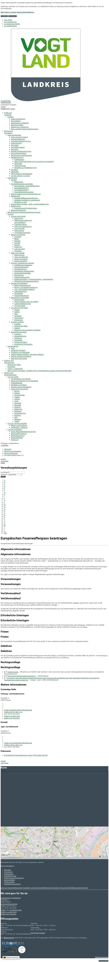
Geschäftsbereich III (21, 190)
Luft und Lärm (19, 249)
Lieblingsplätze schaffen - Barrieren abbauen (27, 354)
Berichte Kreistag (17, 125)
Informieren (18, 320)
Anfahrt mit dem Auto (12, 716)
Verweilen (17, 316)
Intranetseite (103, 961)
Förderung (18, 338)
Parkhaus (14, 170)
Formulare (15, 145)
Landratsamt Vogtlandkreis (11, 898)
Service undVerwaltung (8, 132)
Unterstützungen (20, 291)
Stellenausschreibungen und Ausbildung (23, 221)
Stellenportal (15, 196)
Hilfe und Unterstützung (23, 226)
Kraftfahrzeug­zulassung (23, 265)
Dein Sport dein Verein (19, 358)
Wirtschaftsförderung (19, 434)
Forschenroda (19, 395)
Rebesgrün (18, 409)
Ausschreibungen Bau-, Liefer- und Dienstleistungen (30, 204)
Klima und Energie (21, 259)
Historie (17, 328)
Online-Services (20, 165)
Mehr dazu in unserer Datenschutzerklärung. (17, 12)
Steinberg (17, 419)
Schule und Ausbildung (19, 283)
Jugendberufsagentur (22, 232)
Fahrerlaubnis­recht (21, 267)
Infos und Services (14, 135)
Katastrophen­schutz (21, 277)
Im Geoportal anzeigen (9, 904)
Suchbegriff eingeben (8, 105)
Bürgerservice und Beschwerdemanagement (23, 212)
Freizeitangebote (20, 224)
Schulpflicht (18, 293)
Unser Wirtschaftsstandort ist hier (23, 431)
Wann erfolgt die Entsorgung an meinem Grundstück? (34, 161)
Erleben (17, 312)
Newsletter (15, 172)
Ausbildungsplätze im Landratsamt (27, 200)
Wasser (17, 245)
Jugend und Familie (18, 216)
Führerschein (19, 230)
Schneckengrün (20, 413)
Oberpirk (17, 407)
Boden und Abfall (20, 261)
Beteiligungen (16, 206)
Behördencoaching (18, 436)
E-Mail (3, 910)
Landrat (14, 180)
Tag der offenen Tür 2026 (20, 176)
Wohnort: (4, 474)
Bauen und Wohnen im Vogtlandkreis (24, 381)
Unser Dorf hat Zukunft (19, 389)
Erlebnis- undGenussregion (9, 361)
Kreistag (10, 117)
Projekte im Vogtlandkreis (20, 352)
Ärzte (13, 348)
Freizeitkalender (16, 383)
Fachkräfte (18, 340)
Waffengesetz (13, 672)
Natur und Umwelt (17, 253)
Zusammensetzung (18, 119)
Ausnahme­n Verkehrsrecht (24, 271)
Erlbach (17, 393)
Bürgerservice (9, 938)
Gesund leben (19, 299)
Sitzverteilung (16, 121)
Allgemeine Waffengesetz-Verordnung (22, 676)
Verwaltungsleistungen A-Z (21, 141)
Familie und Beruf (20, 342)
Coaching (17, 334)
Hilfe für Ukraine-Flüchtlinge (21, 356)
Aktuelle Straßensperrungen (21, 151)
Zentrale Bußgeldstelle (22, 273)
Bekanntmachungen (18, 210)
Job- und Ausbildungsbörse (24, 289)
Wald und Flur (19, 255)
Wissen (17, 310)
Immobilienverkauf (18, 147)
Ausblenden (4, 16)
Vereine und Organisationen (21, 387)
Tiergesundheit (19, 306)
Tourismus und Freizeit (19, 308)
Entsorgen (18, 247)
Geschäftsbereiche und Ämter (22, 184)
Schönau (17, 415)
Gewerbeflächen (20, 336)
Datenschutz (8, 874)
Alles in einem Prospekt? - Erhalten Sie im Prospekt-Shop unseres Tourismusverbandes (39, 371)
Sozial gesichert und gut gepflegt (26, 302)
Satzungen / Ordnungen (20, 127)
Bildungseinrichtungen (22, 285)
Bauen (16, 239)
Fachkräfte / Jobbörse (19, 427)
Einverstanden (12, 16)
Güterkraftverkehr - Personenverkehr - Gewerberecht (33, 279)
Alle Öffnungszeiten (38, 933)
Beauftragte (18, 182)
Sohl (16, 417)
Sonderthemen (12, 346)
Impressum (8, 872)
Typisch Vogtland (17, 322)
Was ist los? (18, 218)
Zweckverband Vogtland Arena (25, 208)
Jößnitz (17, 399)
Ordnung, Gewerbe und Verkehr (22, 263)
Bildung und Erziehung (19, 425)
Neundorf (17, 403)
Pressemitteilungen (18, 139)
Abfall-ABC (18, 163)
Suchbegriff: (5, 472)
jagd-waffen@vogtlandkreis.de (18, 743)
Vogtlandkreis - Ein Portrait (20, 379)
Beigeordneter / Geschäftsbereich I (27, 186)
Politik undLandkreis (8, 114)
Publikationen (19, 159)
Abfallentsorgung (17, 157)
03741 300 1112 (13, 712)
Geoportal (14, 149)
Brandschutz (19, 275)
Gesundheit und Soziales (20, 297)
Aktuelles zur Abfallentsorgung (25, 168)
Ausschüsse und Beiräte (20, 123)
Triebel (16, 421)
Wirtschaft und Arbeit (18, 332)
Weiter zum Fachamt (12, 718)
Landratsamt (12, 178)
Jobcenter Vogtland (18, 350)
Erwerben (17, 237)
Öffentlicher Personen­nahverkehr (26, 281)
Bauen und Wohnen (18, 235)
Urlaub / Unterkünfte (15, 369)
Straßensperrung (20, 269)
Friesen (17, 397)
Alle (5, 533)
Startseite (7, 449)
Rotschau (17, 411)
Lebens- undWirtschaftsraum (10, 374)
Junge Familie (19, 228)
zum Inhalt (8, 20)
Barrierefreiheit (9, 880)
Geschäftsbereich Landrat (23, 192)
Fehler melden (9, 882)
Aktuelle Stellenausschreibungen (26, 198)
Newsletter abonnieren (12, 884)
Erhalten (17, 243)
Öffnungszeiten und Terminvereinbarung (26, 194)
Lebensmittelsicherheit (22, 304)
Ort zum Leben (12, 377)
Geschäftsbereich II (21, 188)
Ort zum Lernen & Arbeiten (17, 423)
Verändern (18, 251)
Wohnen (17, 241)
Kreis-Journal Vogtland (19, 137)
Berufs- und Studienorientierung (26, 287)
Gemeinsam (18, 318)
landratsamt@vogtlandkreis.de (18, 710)
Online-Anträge (16, 143)
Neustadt (17, 405)
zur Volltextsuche (10, 26)
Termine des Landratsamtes (21, 155)
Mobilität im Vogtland (18, 385)
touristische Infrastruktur (23, 344)
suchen (3, 476)
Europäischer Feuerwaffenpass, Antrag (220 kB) (26, 755)
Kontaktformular (10, 876)
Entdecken (11, 367)
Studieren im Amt (20, 202)
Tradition (17, 324)
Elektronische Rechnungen (14, 878)
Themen (10, 214)
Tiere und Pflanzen (21, 257)
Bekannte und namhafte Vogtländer (27, 330)
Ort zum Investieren (14, 429)
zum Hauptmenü (10, 22)
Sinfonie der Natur (21, 326)
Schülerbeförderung (21, 295)
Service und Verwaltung (12, 451)
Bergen (17, 391)
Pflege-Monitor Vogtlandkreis (21, 174)
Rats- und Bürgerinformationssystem (24, 129)
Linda (16, 401)
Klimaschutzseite (101, 957)
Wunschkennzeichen (18, 153)
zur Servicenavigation (12, 24)
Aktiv (16, 314)
